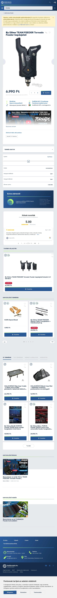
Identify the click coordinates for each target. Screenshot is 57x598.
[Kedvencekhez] (49, 32)
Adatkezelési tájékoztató (23, 570)
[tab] (7, 357)
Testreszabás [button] (38, 592)
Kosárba (47, 92)
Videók (16, 540)
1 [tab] (24, 342)
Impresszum (34, 570)
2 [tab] (26, 342)
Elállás (21, 572)
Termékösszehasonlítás (10, 543)
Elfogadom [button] (10, 592)
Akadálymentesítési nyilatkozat (10, 572)
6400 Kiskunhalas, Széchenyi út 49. (33, 558)
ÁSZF (13, 570)
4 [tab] (30, 342)
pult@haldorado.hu (24, 24)
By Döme (50, 156)
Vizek (36, 540)
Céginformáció (6, 570)
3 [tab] (28, 342)
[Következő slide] (52, 341)
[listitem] (15, 470)
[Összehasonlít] (46, 32)
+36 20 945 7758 (36, 553)
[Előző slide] (4, 341)
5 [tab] (33, 342)
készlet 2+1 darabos (12, 136)
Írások (26, 540)
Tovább (28, 445)
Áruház (5, 540)
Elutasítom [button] (23, 592)
